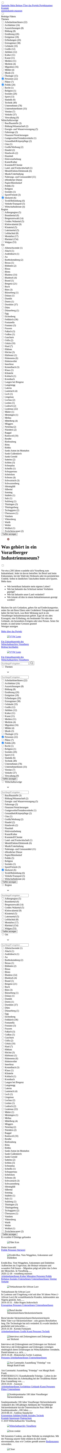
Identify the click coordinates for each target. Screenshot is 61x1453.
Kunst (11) (10, 58)
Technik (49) (11, 102)
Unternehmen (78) (13, 105)
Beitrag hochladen (9, 647)
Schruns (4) (10, 477)
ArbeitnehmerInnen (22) (16, 22)
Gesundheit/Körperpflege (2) (18, 141)
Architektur (25, 1386)
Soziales (14, 1279)
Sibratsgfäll (10, 486)
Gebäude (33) (11, 46)
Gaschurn (9, 337)
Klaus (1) (9, 370)
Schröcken (10, 474)
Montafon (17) (11, 236)
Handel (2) (10, 150)
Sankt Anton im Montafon (17, 450)
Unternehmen (24, 1279)
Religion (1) (10, 90)
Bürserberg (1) (11, 292)
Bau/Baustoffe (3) (13, 123)
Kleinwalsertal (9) (13, 224)
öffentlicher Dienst (13, 180)
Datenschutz (26, 1418)
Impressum (14, 1418)
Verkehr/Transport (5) (15, 203)
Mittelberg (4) (11, 421)
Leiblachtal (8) (11, 233)
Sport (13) (9, 96)
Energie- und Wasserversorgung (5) (21, 129)
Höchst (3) (10, 352)
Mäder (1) (9, 412)
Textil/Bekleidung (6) (15, 200)
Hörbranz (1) (11, 355)
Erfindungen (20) (13, 40)
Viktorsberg (10, 519)
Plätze (4, 1389)
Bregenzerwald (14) (14, 218)
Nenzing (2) (10, 426)
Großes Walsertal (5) (14, 221)
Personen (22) (11, 79)
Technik (46, 1331)
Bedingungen (52, 1441)
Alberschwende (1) (14, 248)
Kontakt (5, 8)
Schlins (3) (10, 462)
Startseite (5, 5)
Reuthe (8, 438)
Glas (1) (8, 144)
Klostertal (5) (11, 227)
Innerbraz (9, 364)
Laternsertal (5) (12, 230)
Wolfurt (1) (10, 528)
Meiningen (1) (11, 415)
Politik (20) (10, 84)
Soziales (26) (11, 93)
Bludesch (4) (11, 277)
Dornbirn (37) (11, 304)
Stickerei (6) (10, 197)
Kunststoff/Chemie (13, 165)
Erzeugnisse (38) (12, 43)
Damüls (8, 298)
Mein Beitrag (16, 5)
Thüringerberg (11, 507)
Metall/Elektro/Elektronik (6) (18, 171)
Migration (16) (11, 67)
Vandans (9, 516)
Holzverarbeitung (13, 159)
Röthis (8, 447)
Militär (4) (9, 70)
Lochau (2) (10, 400)
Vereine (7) (10, 111)
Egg (7, 313)
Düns (7, 307)
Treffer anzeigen (9, 534)
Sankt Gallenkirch (13, 453)
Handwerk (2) (11, 153)
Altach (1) (9, 251)
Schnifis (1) (10, 468)
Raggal (8, 432)
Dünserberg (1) (12, 310)
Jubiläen (17, 1415)
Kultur (23, 1276)
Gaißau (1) (10, 334)
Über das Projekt (31, 5)
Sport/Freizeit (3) (13, 195)
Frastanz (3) (10, 325)
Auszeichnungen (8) (14, 28)
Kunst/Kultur (11, 162)
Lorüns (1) (10, 403)
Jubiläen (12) (11, 52)
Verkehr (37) (11, 114)
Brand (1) (9, 280)
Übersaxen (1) (11, 513)
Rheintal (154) (11, 239)
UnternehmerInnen (40, 1279)
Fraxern (8, 328)
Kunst (30, 1331)
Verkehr (5, 1281)
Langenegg (10, 385)
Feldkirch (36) (11, 319)
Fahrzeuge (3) (11, 132)
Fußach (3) (10, 331)
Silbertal (8, 489)
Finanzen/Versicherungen (16, 135)
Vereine (53, 1279)
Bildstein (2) (10, 265)
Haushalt (9, 156)
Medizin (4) (10, 64)
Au (6, 257)
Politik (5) (9, 186)
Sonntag (8, 492)
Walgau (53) (10, 242)
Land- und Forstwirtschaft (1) (18, 168)
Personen (12, 1250)
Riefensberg (10, 441)
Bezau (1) (9, 262)
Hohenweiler (11, 361)
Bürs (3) (8, 289)
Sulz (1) (8, 498)
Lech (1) (9, 394)
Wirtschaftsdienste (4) (15, 206)
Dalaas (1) (9, 295)
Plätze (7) (9, 82)
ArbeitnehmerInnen (10, 1276)
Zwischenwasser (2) (14, 531)
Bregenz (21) (11, 283)
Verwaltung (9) (12, 117)
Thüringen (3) (11, 504)
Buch (7, 286)
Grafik (23, 1331)
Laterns (8, 388)
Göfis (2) (9, 340)
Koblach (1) (10, 376)
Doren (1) (9, 301)
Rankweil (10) (11, 435)
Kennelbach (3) (12, 367)
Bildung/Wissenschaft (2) (16, 126)
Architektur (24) (12, 25)
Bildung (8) (10, 31)
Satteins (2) (10, 459)
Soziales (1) (10, 192)
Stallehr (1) (10, 495)
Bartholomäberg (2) (14, 260)
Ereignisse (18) (12, 37)
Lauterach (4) (11, 391)
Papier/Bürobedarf (13, 183)
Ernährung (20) (12, 34)
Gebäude (35, 1386)
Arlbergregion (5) (13, 212)
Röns (7, 444)
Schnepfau (10, 465)
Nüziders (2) (10, 429)
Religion (9, 189)
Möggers (9, 424)
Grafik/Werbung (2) (14, 147)
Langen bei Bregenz (14, 382)
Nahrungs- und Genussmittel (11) (20, 177)
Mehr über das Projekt (11, 631)
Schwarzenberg (12, 483)
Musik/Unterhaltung (14, 174)
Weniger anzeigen (9, 626)
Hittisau (8, 349)
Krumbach (10, 379)
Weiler (8, 525)
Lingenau (9, 397)
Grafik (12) (10, 49)
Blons (7, 271)
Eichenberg (10, 316)
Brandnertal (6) (12, 215)
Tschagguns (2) (12, 510)
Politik (4, 1250)
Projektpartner (46, 5)
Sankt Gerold (11, 456)
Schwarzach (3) (12, 480)
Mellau (8, 418)
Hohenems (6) (11, 358)
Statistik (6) (10, 99)
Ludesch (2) (10, 406)
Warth (7, 522)
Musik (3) (9, 73)
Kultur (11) (10, 55)
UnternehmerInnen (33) (16, 108)
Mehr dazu (6, 581)
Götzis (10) (10, 343)
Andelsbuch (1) (12, 254)
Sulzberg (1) (10, 501)
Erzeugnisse (7, 1305)
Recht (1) (9, 87)
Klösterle (9, 373)
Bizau (7, 268)
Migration (31, 1276)
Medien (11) (10, 61)
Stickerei (21, 1250)
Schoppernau (11, 471)
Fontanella (10, 322)
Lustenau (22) (11, 409)
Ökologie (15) (11, 76)
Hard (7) (9, 346)
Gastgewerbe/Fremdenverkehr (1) (20, 138)
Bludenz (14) (11, 274)
